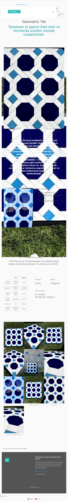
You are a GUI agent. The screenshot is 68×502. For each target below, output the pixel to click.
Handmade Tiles (60, 14)
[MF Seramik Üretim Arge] (14, 11)
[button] (3, 496)
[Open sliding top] (34, 2)
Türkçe (58, 11)
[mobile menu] (53, 12)
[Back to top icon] (34, 483)
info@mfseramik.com (21, 4)
